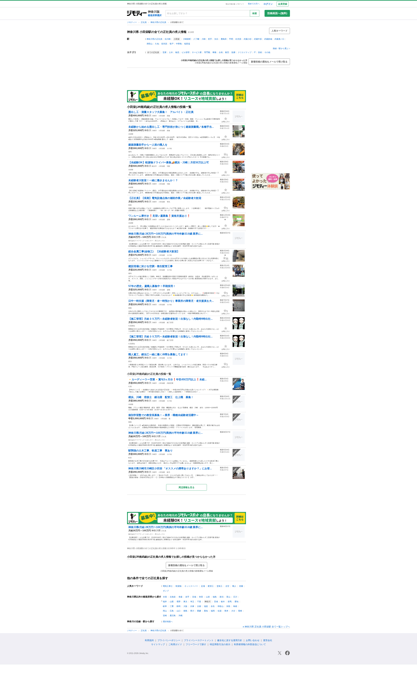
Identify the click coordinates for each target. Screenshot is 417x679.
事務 (214, 52)
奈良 (213, 606)
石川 (235, 597)
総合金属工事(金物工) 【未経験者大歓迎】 (154, 251)
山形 (208, 597)
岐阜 (165, 606)
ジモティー (132, 22)
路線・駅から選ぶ (280, 48)
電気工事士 (168, 586)
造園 (241, 586)
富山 (228, 597)
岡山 (165, 611)
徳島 (185, 611)
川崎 (204, 39)
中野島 (179, 44)
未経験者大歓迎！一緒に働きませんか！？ (153, 180)
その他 (267, 52)
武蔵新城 (268, 39)
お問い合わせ (252, 640)
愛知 (236, 601)
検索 (254, 13)
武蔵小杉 (248, 39)
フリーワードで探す (196, 644)
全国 (165, 597)
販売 (168, 472)
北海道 (173, 597)
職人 (234, 586)
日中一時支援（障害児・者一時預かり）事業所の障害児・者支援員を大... (171, 300)
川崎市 (154, 116)
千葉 (199, 601)
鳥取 (228, 606)
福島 (215, 597)
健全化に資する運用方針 (229, 640)
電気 (168, 202)
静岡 (178, 606)
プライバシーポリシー (169, 640)
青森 (180, 597)
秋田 (201, 597)
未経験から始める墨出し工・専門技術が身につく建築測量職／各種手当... (171, 126)
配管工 (211, 586)
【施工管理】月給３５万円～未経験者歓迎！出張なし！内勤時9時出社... (170, 318)
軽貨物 (178, 586)
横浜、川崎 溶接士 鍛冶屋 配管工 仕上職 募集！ (161, 397)
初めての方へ (254, 4)
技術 (260, 52)
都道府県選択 (155, 15)
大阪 (185, 606)
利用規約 (149, 640)
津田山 (149, 44)
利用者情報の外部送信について (250, 644)
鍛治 (130, 361)
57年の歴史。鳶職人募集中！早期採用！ (152, 286)
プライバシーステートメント (199, 640)
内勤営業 (170, 383)
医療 (233, 52)
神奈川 (147, 115)
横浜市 (154, 166)
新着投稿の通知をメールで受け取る (269, 61)
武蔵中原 (258, 39)
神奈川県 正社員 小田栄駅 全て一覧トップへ (267, 626)
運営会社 (267, 640)
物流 (177, 52)
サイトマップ (158, 644)
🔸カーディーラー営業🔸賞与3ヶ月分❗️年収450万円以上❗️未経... (167, 379)
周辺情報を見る (186, 487)
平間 (231, 39)
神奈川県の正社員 (159, 22)
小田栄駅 (161, 116)
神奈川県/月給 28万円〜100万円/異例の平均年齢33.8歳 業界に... (165, 233)
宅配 (168, 166)
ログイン (268, 4)
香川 (192, 611)
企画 (221, 52)
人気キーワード (280, 30)
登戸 (171, 44)
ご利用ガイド (175, 644)
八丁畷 (196, 39)
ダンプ (166, 591)
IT (255, 52)
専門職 (207, 52)
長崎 (240, 611)
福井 (165, 601)
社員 (130, 386)
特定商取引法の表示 (220, 644)
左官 (227, 586)
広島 (172, 611)
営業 (164, 52)
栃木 (223, 601)
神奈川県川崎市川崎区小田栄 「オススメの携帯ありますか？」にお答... (170, 468)
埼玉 (192, 601)
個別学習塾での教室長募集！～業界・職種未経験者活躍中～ (163, 415)
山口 (178, 611)
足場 (203, 586)
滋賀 (206, 606)
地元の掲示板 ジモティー (235, 4)
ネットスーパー (191, 586)
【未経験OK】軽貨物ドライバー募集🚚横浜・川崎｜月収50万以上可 (168, 162)
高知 (206, 611)
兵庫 (192, 606)
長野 (178, 601)
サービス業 (197, 52)
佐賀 (220, 611)
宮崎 (165, 615)
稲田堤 (187, 44)
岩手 (187, 597)
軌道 (130, 458)
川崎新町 (187, 39)
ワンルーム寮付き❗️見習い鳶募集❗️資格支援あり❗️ (159, 215)
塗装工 (220, 586)
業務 (130, 205)
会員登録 (282, 4)
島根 (235, 606)
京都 (199, 606)
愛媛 (199, 611)
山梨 (172, 601)
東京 (185, 601)
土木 (171, 52)
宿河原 (164, 44)
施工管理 (170, 322)
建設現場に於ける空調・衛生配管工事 (150, 266)
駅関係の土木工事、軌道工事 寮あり (150, 450)
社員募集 (131, 326)
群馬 (230, 601)
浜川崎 (168, 39)
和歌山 (220, 606)
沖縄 (180, 615)
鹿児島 (173, 615)
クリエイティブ (245, 52)
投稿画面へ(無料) (277, 13)
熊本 (226, 611)
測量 (168, 116)
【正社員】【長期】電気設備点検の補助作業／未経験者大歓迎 (164, 198)
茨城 (216, 601)
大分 (233, 611)
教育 (227, 52)
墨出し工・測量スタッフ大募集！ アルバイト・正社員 (161, 112)
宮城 (194, 597)
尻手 (210, 39)
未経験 (130, 134)
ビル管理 (185, 52)
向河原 (238, 39)
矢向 (216, 39)
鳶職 (168, 219)
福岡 (213, 611)
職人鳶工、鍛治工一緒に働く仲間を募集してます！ (158, 354)
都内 (130, 152)
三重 (172, 606)
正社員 (144, 22)
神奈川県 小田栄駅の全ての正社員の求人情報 (157, 32)
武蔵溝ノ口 (279, 39)
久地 (157, 44)
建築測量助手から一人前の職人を (147, 144)
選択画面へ (168, 621)
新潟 (221, 597)
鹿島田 (224, 39)
